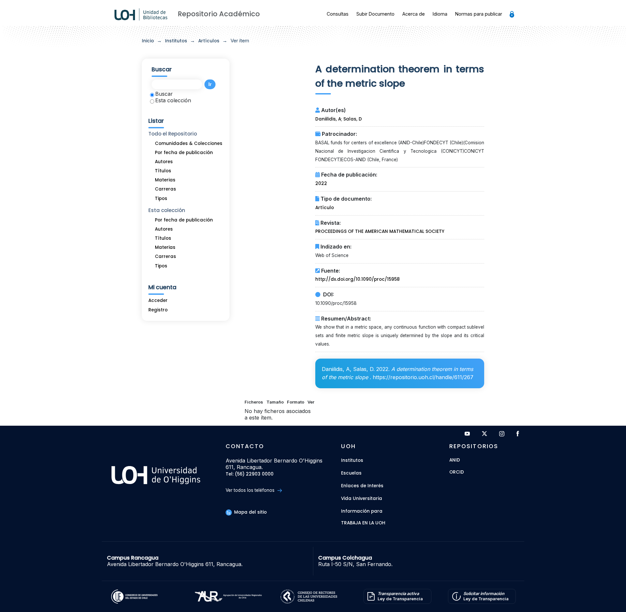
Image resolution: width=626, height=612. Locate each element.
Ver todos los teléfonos (251, 490)
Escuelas (351, 473)
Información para (361, 511)
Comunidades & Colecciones (188, 143)
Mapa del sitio (250, 512)
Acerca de (413, 14)
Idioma (440, 14)
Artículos (208, 41)
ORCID (456, 472)
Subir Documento (375, 14)
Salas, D (352, 119)
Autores (164, 162)
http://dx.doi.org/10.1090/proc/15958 (357, 279)
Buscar (164, 94)
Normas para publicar (478, 14)
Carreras (165, 189)
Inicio (148, 41)
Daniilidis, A (328, 119)
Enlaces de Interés (362, 486)
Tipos (161, 198)
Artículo (324, 208)
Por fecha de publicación (184, 152)
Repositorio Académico (219, 14)
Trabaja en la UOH (363, 523)
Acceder (158, 300)
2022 (321, 183)
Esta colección (173, 100)
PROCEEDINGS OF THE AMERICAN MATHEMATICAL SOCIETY (379, 231)
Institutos (176, 41)
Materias (165, 180)
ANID (454, 460)
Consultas (338, 14)
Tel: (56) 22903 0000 (250, 474)
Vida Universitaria (361, 498)
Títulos (163, 171)
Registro (158, 310)
